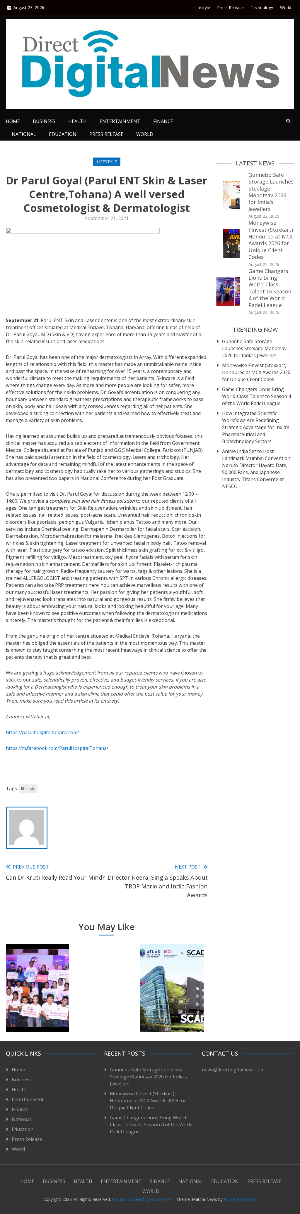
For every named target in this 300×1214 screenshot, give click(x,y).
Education (62, 134)
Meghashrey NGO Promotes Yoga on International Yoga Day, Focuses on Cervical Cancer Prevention (37, 994)
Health (77, 121)
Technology (262, 7)
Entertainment (120, 121)
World (285, 7)
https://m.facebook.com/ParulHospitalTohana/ (57, 748)
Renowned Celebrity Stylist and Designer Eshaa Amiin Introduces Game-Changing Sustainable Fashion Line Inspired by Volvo (104, 986)
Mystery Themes (240, 1199)
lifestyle (28, 788)
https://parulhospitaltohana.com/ (42, 732)
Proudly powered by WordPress (142, 1199)
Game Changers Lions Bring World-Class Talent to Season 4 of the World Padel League (269, 288)
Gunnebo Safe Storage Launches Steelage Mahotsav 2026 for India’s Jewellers (271, 191)
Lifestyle (202, 7)
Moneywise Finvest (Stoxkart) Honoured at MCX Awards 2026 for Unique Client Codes (270, 239)
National (24, 134)
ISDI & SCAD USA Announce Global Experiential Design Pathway (172, 1005)
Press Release (230, 7)
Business (44, 121)
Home (13, 121)
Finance (163, 121)
